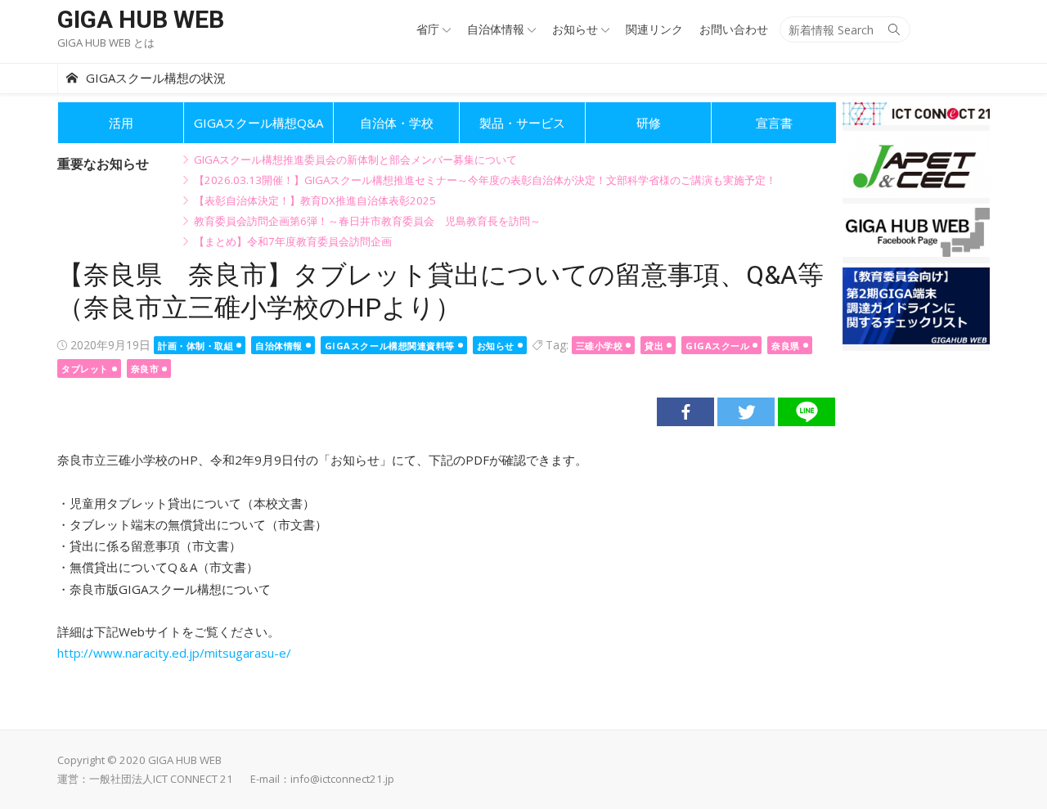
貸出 (654, 345)
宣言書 (774, 123)
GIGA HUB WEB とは (106, 42)
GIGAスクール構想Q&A (258, 123)
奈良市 (145, 368)
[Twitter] (746, 412)
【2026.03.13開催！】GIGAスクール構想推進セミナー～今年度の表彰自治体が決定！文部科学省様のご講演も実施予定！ (485, 180)
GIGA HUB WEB (140, 19)
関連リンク (654, 29)
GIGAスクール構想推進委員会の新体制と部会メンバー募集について (355, 159)
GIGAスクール (717, 345)
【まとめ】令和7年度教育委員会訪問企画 (293, 241)
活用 (121, 123)
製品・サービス (522, 123)
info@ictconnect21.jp (342, 778)
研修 (648, 123)
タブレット (85, 368)
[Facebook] (685, 412)
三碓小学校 (599, 345)
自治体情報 (495, 29)
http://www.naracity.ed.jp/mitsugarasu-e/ (174, 653)
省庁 (427, 29)
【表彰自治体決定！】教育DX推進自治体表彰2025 (315, 200)
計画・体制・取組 (195, 345)
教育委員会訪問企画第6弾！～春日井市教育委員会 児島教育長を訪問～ (367, 220)
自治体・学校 (397, 123)
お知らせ (575, 29)
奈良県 (785, 345)
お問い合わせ (733, 29)
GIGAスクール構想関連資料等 (390, 345)
